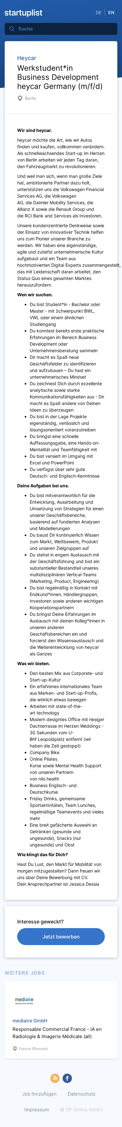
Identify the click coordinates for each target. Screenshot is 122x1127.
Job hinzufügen (39, 1094)
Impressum (36, 1110)
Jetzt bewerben (61, 936)
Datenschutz (81, 1094)
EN (111, 12)
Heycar (26, 58)
